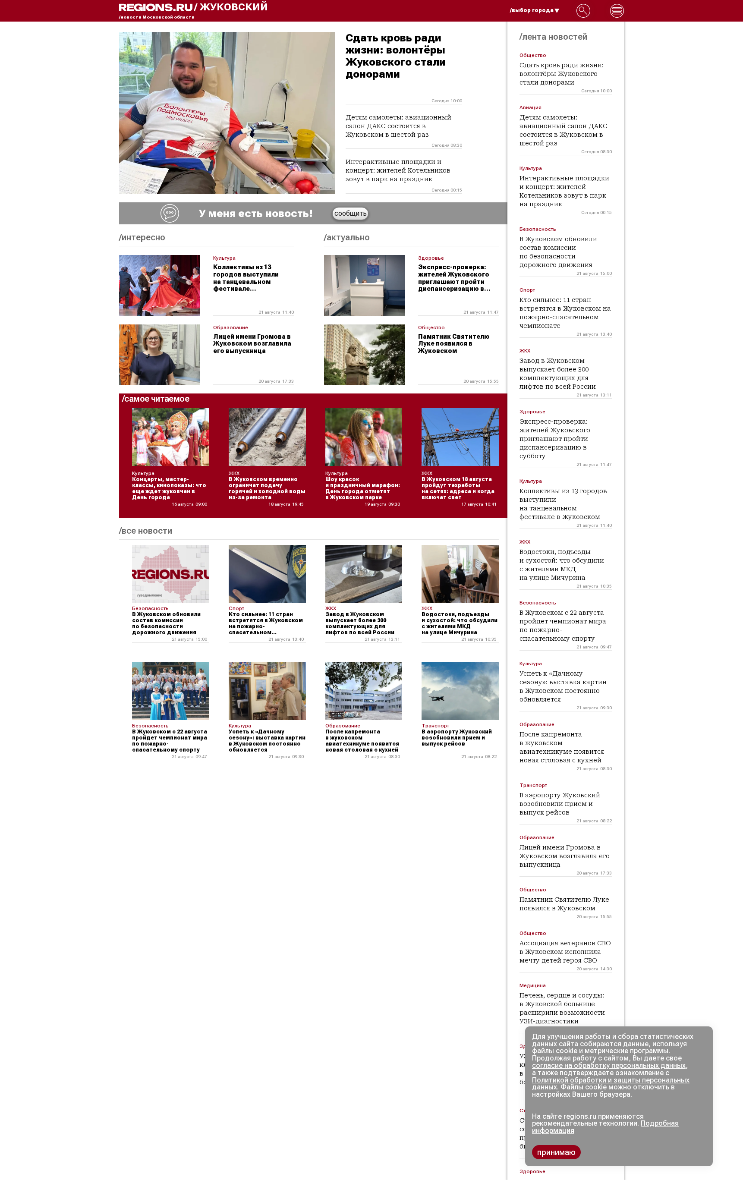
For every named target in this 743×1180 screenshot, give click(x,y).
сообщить (350, 213)
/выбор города (532, 10)
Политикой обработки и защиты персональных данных (610, 1084)
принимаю (556, 1152)
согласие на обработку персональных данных (609, 1065)
